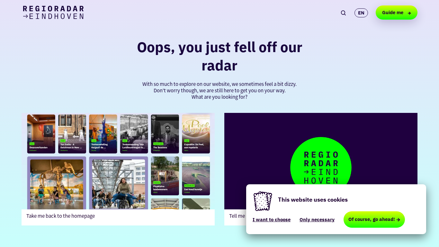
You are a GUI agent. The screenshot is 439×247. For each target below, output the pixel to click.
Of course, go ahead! (371, 219)
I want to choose (272, 219)
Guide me (393, 12)
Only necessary (317, 219)
